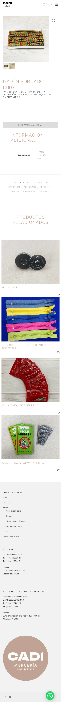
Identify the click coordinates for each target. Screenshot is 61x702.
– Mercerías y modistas (13, 526)
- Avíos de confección (14, 92)
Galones (47, 94)
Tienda (5, 507)
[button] (53, 20)
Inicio (5, 497)
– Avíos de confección (12, 511)
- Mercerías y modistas (29, 94)
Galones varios (11, 97)
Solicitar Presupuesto (11, 537)
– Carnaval (8, 516)
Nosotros (6, 502)
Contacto (6, 532)
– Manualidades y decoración (15, 521)
